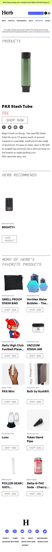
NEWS (4, 20)
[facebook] (4, 127)
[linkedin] (21, 127)
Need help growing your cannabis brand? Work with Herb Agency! (26, 2)
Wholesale (7, 479)
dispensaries (42, 538)
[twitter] (10, 127)
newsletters (43, 541)
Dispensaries (21, 20)
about (30, 538)
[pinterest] (15, 127)
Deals (31, 20)
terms (15, 538)
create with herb (28, 541)
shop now (14, 120)
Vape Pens (7, 387)
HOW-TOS (11, 20)
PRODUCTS (39, 20)
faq (22, 538)
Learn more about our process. (39, 32)
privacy (6, 538)
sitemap (25, 545)
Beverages (32, 479)
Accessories (8, 223)
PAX (5, 112)
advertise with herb (36, 13)
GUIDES (47, 20)
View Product (9, 239)
